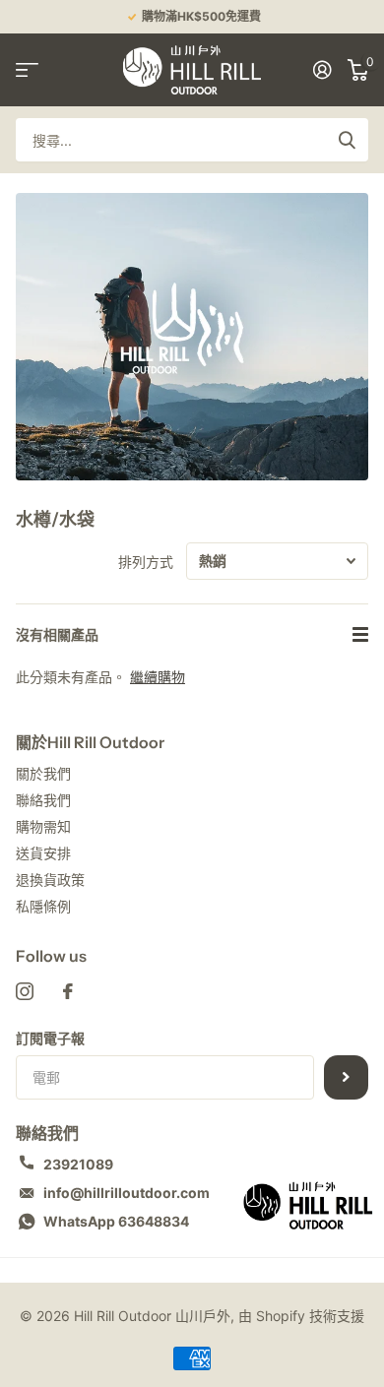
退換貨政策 (50, 879)
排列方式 (145, 561)
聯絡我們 (43, 799)
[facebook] (68, 991)
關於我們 (43, 773)
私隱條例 (43, 906)
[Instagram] (24, 991)
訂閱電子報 (50, 1038)
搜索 (346, 139)
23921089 (78, 1164)
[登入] (322, 70)
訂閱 (346, 1077)
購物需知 (43, 826)
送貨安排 (43, 853)
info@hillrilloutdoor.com (126, 1192)
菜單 (27, 69)
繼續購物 (157, 676)
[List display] (360, 635)
